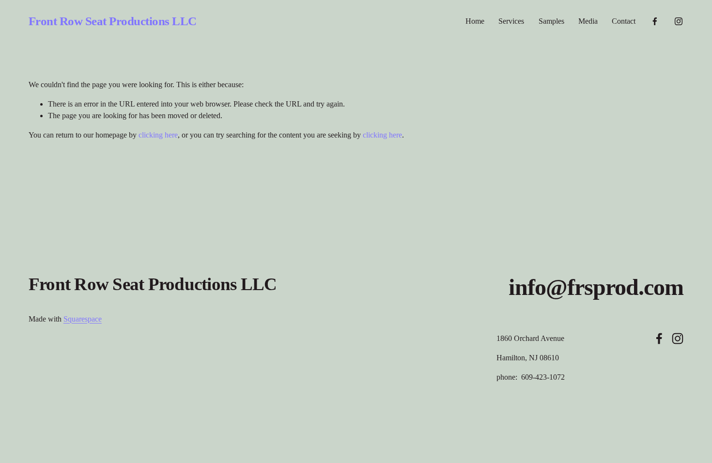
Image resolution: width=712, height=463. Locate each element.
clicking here (158, 135)
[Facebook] (655, 21)
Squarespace (82, 319)
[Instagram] (678, 21)
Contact (623, 21)
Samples (551, 21)
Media (588, 21)
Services (511, 21)
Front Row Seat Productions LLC (113, 21)
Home (474, 21)
